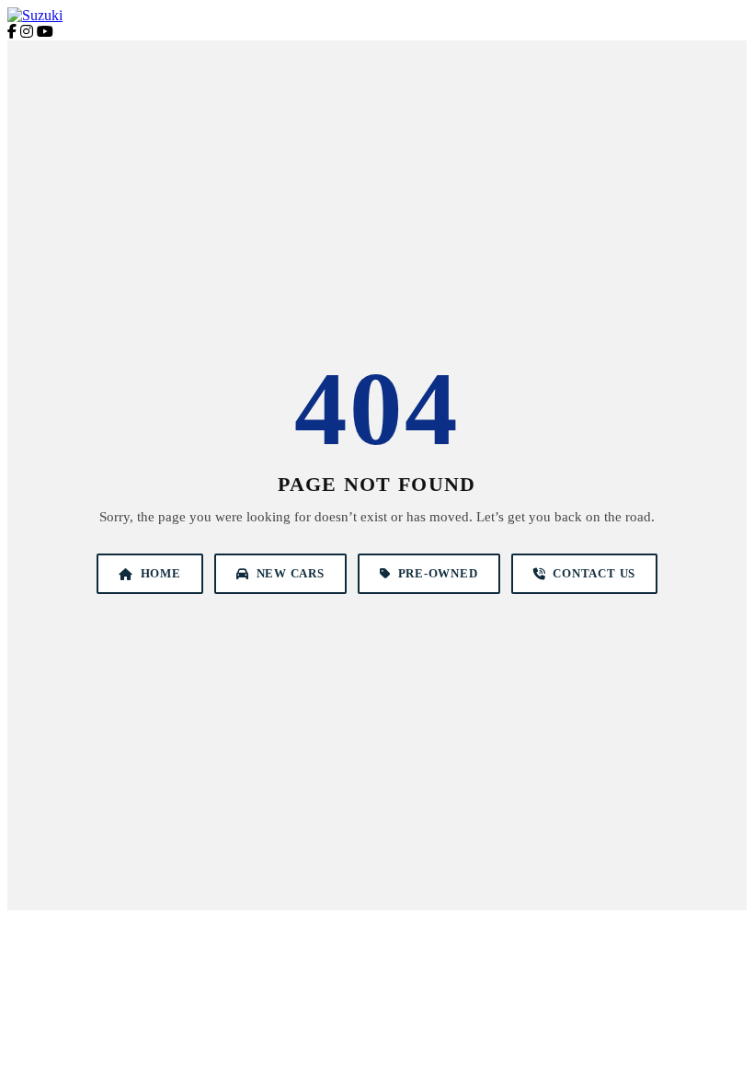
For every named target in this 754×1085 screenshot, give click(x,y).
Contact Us (594, 573)
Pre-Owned (438, 573)
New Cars (291, 573)
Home (161, 573)
